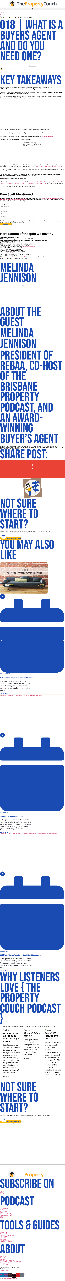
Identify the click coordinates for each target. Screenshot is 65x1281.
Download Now (6, 224)
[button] (32, 9)
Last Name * (3, 209)
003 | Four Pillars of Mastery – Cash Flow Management (21, 955)
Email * (2, 213)
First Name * (4, 204)
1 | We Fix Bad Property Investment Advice (16, 678)
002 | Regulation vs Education (11, 816)
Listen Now (4, 694)
